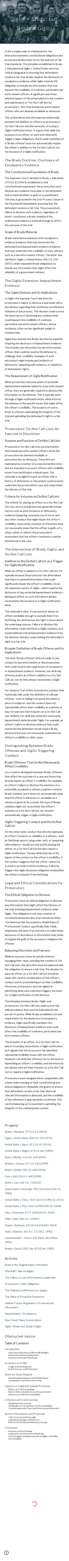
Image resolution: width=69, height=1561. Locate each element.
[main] (34, 22)
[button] (4, 5)
